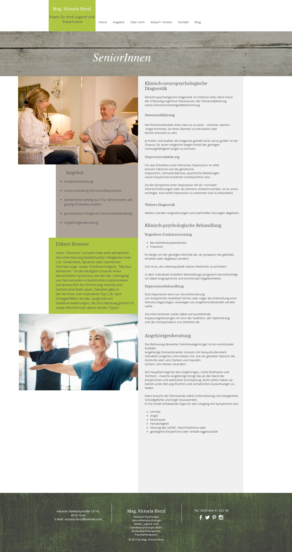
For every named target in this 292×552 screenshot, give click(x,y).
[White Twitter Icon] (207, 517)
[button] (118, 22)
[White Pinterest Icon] (214, 517)
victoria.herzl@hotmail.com (83, 519)
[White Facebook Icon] (201, 517)
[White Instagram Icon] (221, 517)
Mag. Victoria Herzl (72, 9)
